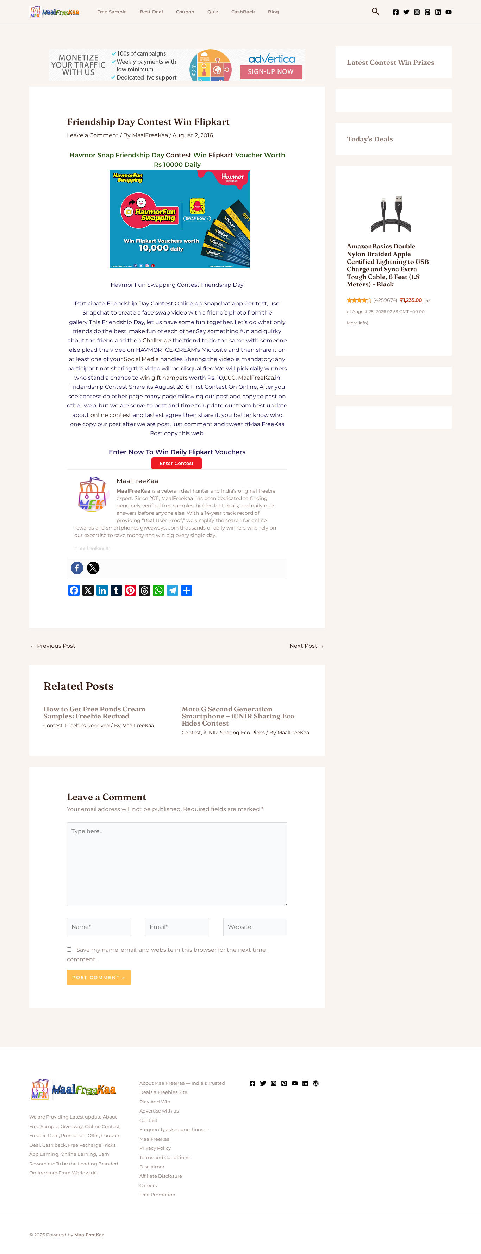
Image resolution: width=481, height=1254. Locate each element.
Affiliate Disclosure (160, 1176)
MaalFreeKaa (256, 377)
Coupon (185, 11)
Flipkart (220, 155)
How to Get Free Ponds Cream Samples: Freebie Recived (94, 712)
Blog (273, 11)
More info (357, 322)
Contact (148, 1120)
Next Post (306, 645)
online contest (110, 415)
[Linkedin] (438, 12)
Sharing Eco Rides (242, 732)
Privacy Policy (155, 1148)
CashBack (243, 11)
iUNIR (211, 732)
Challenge (157, 340)
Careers (148, 1185)
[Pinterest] (427, 12)
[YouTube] (448, 12)
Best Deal (151, 11)
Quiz (212, 11)
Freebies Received (87, 725)
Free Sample (112, 11)
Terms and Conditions (164, 1157)
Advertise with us (159, 1111)
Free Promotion (157, 1194)
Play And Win (154, 1101)
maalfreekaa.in (92, 548)
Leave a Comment (93, 135)
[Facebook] (396, 12)
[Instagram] (417, 12)
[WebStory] (316, 1083)
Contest (179, 155)
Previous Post (52, 645)
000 (230, 377)
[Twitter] (406, 12)
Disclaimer (151, 1167)
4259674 (385, 300)
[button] (375, 12)
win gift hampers (164, 377)
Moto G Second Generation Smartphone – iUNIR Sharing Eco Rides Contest (238, 715)
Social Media (141, 359)
